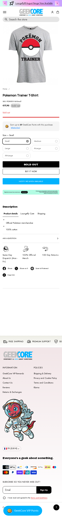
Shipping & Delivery (42, 373)
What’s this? (15, 127)
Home (5, 89)
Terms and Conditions (43, 382)
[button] (57, 12)
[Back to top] (56, 507)
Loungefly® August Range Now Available (34, 3)
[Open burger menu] (5, 12)
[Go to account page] (52, 12)
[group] (11, 214)
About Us (7, 378)
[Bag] (57, 12)
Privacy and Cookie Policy (45, 378)
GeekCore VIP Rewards (13, 373)
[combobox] (31, 19)
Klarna (36, 387)
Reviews (6, 387)
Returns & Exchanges (12, 392)
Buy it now (31, 171)
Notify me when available (31, 181)
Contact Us (7, 382)
